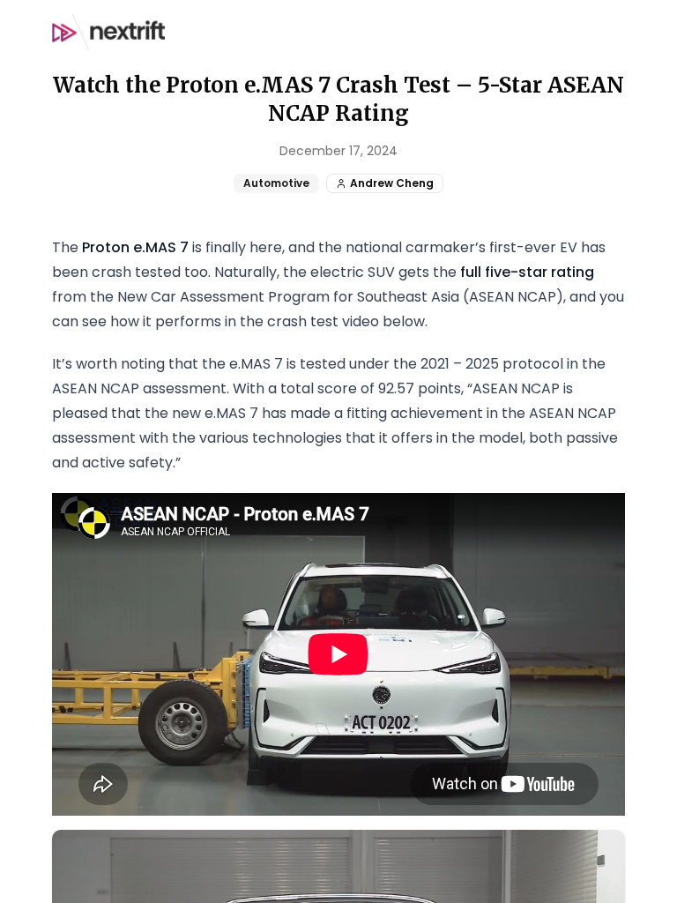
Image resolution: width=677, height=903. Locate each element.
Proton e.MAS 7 (135, 247)
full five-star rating (527, 272)
